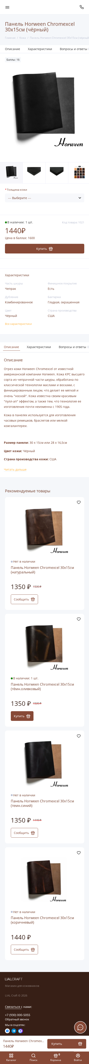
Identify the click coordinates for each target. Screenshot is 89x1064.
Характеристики (40, 49)
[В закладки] (78, 502)
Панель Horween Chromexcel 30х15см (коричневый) (42, 920)
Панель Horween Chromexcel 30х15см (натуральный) (42, 570)
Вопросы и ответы (73, 347)
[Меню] (7, 7)
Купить (19, 716)
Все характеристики (18, 324)
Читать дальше (15, 469)
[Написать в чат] (80, 1027)
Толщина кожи (17, 189)
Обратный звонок (17, 1019)
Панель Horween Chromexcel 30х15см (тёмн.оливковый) (42, 686)
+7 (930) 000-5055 (17, 1015)
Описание (12, 49)
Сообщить (21, 599)
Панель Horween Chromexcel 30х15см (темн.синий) (42, 803)
